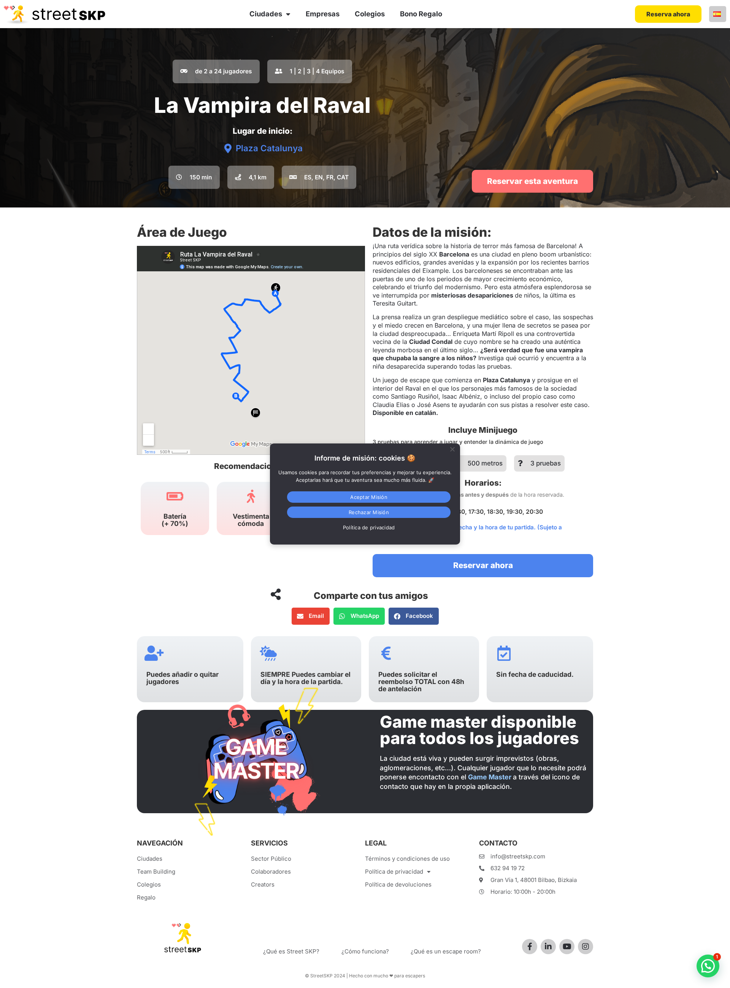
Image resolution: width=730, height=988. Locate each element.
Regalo (146, 897)
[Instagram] (585, 946)
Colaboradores (271, 871)
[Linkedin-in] (548, 946)
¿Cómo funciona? (365, 951)
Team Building (156, 871)
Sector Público (271, 858)
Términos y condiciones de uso (407, 858)
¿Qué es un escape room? (446, 951)
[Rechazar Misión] (452, 448)
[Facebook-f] (529, 946)
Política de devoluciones (398, 884)
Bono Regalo (421, 14)
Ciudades (265, 14)
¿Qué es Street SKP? (291, 951)
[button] (194, 177)
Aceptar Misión (368, 497)
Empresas (323, 14)
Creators (263, 884)
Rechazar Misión (369, 512)
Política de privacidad (394, 871)
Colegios (370, 14)
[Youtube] (566, 946)
